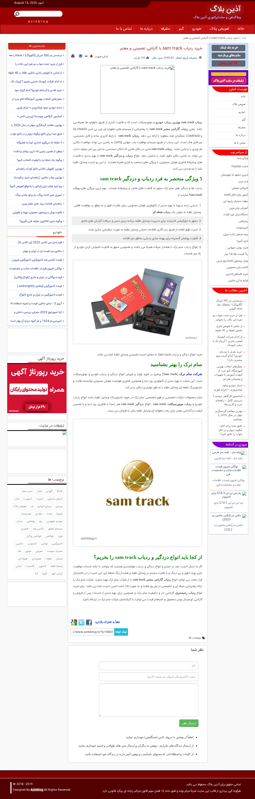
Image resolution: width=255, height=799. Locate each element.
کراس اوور (57, 574)
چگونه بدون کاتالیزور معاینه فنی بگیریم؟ (41, 221)
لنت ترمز (243, 182)
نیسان (59, 559)
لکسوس (32, 544)
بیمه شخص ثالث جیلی (235, 235)
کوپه (44, 574)
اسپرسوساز (242, 228)
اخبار (39, 491)
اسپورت (27, 499)
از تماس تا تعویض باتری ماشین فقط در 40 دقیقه (228, 328)
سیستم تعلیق (55, 529)
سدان (20, 521)
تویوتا (59, 514)
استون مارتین (55, 499)
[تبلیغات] (228, 56)
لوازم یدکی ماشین (238, 281)
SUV (60, 491)
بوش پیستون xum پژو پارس (232, 261)
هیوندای (23, 559)
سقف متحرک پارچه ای (235, 202)
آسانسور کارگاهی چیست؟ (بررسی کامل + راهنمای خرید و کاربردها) (227, 400)
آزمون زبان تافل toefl (236, 195)
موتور (28, 551)
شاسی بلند (38, 529)
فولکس (49, 536)
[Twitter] (81, 624)
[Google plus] (74, 624)
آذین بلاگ (225, 9)
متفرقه (165, 29)
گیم (181, 29)
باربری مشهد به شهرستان (234, 175)
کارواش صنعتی (240, 188)
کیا (36, 574)
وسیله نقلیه (57, 566)
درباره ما (146, 29)
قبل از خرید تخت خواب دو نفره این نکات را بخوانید (227, 317)
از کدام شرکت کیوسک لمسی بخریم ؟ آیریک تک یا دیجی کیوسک (227, 340)
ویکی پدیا (242, 158)
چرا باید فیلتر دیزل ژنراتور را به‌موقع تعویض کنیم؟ (36, 186)
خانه (241, 29)
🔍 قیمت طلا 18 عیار (236, 254)
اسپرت (39, 499)
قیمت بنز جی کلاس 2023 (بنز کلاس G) (40, 242)
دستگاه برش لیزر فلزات (235, 215)
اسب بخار (27, 491)
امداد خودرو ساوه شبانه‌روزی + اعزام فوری (228, 387)
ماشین (19, 544)
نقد (19, 551)
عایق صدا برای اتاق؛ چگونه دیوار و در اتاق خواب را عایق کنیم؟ (230, 429)
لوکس (44, 544)
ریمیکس (243, 221)
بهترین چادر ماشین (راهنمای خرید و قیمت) (38, 178)
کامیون (42, 566)
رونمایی (31, 521)
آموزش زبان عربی (239, 208)
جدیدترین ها (37, 45)
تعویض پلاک (219, 29)
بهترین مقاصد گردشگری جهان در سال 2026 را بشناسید (228, 415)
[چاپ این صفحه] (72, 56)
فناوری (24, 529)
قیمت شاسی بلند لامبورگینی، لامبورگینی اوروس (37, 260)
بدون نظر (157, 57)
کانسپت (30, 566)
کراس (18, 566)
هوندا (49, 559)
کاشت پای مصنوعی (237, 268)
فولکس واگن (33, 536)
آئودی (49, 491)
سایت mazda (239, 167)
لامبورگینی (57, 544)
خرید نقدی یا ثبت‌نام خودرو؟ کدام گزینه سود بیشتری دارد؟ (229, 355)
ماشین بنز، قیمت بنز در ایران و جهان (42, 251)
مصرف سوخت (55, 551)
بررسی (59, 506)
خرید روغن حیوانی (238, 248)
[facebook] (89, 624)
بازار (17, 499)
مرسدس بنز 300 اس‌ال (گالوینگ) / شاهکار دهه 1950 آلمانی (229, 304)
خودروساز (26, 514)
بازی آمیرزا (242, 241)
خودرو (196, 29)
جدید (49, 514)
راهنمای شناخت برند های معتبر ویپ (42, 204)
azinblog (38, 21)
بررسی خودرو (45, 506)
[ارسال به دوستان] (80, 56)
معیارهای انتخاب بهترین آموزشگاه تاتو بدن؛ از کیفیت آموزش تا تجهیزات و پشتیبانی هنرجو (228, 372)
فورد (60, 536)
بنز (32, 506)
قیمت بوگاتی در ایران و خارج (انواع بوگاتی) (38, 277)
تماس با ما (124, 29)
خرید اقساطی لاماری (237, 274)
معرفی (39, 551)
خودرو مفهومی (55, 521)
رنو (40, 521)
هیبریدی (36, 559)
